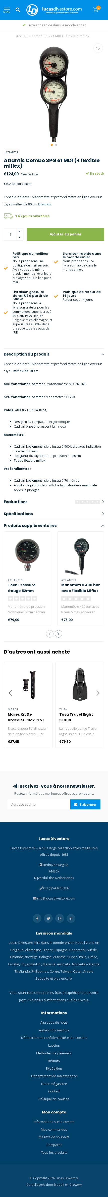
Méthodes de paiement (54, 1053)
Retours (54, 1060)
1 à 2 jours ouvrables (32, 216)
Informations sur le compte (54, 1121)
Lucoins (54, 1045)
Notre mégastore (54, 1083)
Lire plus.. (45, 204)
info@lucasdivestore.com (55, 898)
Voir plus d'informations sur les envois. (59, 1000)
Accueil (22, 36)
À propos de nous (54, 1022)
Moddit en (61, 1184)
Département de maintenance (54, 1076)
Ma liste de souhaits (54, 1137)
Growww (75, 1184)
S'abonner (88, 804)
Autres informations (54, 1030)
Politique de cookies (54, 1099)
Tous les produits (54, 1152)
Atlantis (12, 152)
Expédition (54, 1068)
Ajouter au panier (65, 234)
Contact (54, 1091)
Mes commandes (54, 1129)
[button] (52, 145)
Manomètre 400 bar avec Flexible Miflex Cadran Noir (80, 590)
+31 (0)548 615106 (56, 888)
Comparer (54, 1144)
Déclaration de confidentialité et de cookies (54, 1037)
